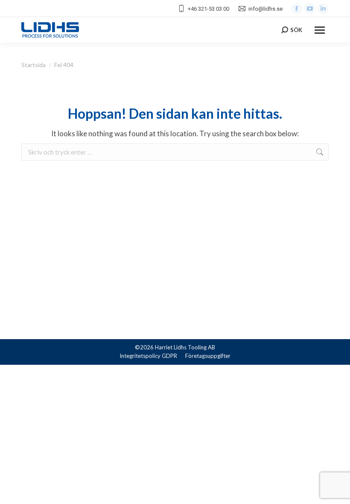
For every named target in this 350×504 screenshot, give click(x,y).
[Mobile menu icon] (320, 30)
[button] (17, 487)
